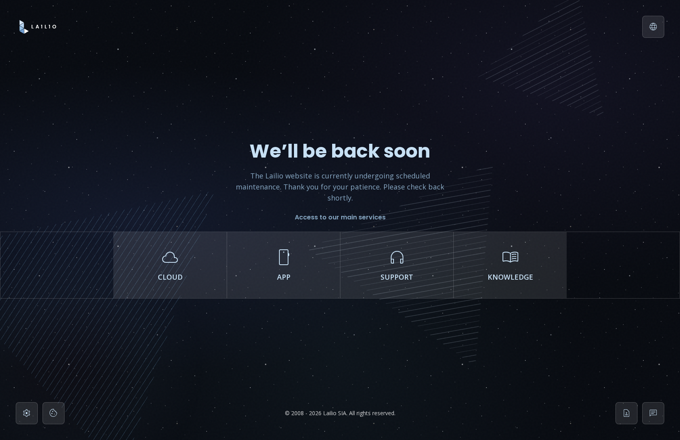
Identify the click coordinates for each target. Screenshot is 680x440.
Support (397, 264)
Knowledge (510, 264)
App (283, 264)
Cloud (170, 264)
